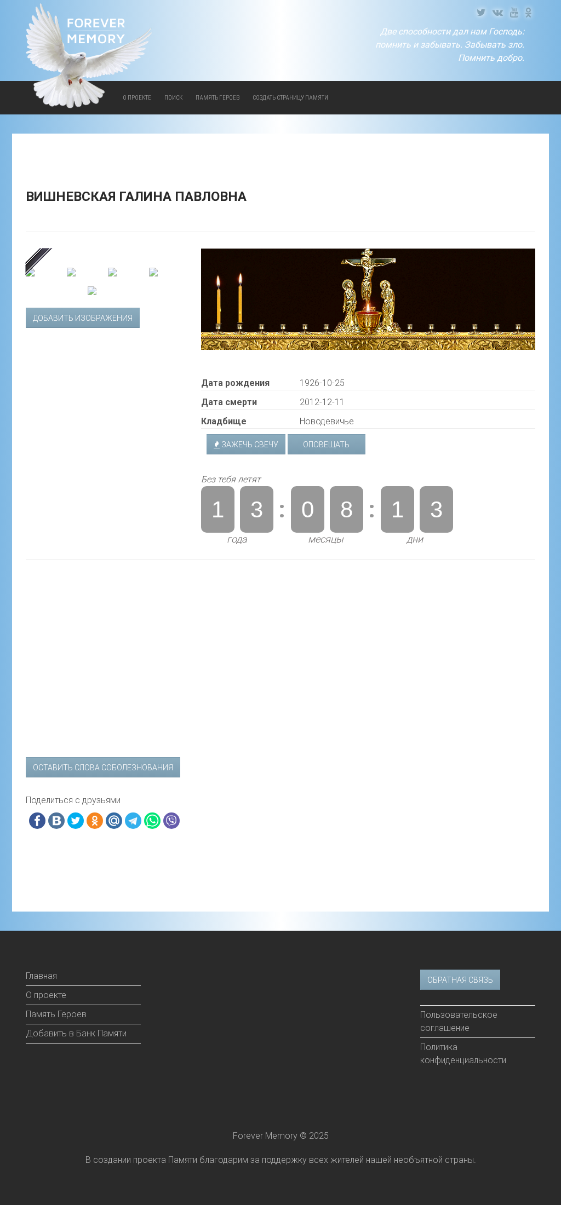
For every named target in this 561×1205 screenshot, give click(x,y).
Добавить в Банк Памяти (76, 1033)
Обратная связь (460, 980)
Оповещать (326, 444)
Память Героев (217, 97)
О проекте (46, 995)
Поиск (173, 97)
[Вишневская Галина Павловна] (105, 255)
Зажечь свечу (249, 444)
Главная (41, 976)
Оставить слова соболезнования (103, 767)
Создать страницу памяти (290, 97)
